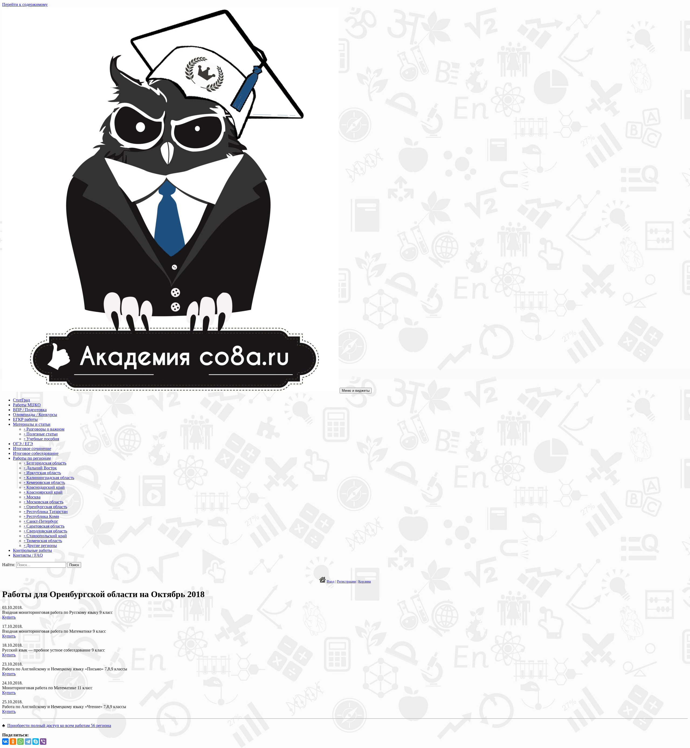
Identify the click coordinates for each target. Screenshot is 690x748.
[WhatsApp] (20, 741)
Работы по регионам (32, 458)
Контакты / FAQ (28, 555)
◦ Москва (32, 497)
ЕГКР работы (25, 419)
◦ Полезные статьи (41, 434)
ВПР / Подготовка (30, 409)
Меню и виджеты (356, 391)
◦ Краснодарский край (44, 487)
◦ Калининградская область (49, 477)
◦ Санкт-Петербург (41, 521)
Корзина (364, 581)
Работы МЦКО (27, 405)
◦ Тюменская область (43, 540)
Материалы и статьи (31, 424)
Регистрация (346, 581)
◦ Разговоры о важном (44, 429)
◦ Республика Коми (41, 516)
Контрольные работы (32, 550)
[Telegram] (28, 741)
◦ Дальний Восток (40, 468)
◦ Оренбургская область (45, 506)
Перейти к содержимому (25, 4)
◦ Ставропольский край (45, 536)
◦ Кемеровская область (44, 482)
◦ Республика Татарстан (46, 511)
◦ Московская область (43, 502)
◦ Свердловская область (45, 531)
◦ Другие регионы (40, 545)
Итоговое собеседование (35, 453)
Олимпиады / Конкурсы (35, 414)
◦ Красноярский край (43, 492)
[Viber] (43, 741)
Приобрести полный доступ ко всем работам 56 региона (59, 725)
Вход (330, 581)
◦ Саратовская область (44, 526)
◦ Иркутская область (42, 472)
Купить (9, 617)
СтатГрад (21, 400)
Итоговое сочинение (32, 448)
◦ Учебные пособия (41, 439)
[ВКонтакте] (5, 741)
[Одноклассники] (13, 741)
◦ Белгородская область (45, 463)
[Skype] (35, 741)
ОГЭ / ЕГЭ (23, 443)
